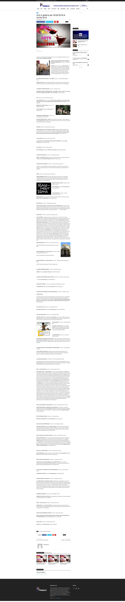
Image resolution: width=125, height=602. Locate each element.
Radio (68, 8)
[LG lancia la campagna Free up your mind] (75, 45)
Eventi (49, 8)
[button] (87, 9)
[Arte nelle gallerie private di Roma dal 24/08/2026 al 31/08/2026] (41, 558)
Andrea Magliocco (76, 38)
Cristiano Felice (39, 19)
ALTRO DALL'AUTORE (48, 552)
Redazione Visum (75, 59)
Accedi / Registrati (47, 0)
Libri (58, 8)
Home (38, 8)
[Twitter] (86, 0)
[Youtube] (88, 0)
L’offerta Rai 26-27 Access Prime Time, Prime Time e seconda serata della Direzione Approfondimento (80, 36)
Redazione (55, 0)
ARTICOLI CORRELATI (40, 552)
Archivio (77, 8)
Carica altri (80, 67)
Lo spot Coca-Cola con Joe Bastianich (80, 58)
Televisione (72, 8)
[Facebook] (85, 0)
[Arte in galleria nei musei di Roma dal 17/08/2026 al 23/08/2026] (65, 558)
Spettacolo (54, 8)
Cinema (45, 8)
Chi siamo (51, 0)
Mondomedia (63, 8)
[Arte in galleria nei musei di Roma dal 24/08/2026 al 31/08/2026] (53, 558)
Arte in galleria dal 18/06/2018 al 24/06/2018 (44, 531)
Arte (41, 8)
